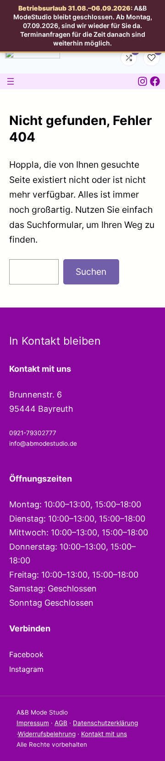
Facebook (26, 654)
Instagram (26, 669)
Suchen (91, 271)
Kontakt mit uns (104, 734)
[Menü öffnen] (10, 81)
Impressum (32, 723)
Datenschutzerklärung (105, 723)
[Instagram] (143, 81)
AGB (61, 723)
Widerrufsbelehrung (47, 734)
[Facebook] (155, 81)
